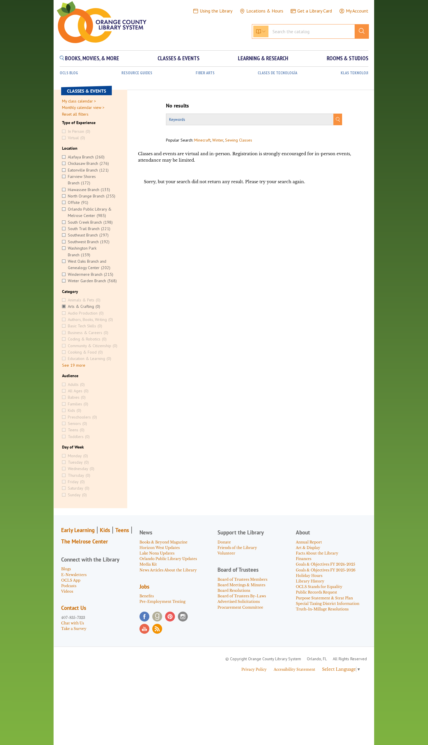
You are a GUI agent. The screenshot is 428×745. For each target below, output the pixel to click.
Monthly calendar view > (83, 107)
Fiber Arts (205, 73)
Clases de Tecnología (277, 73)
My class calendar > (79, 101)
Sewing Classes (238, 140)
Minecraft (202, 140)
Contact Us (73, 607)
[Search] (337, 119)
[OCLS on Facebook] (144, 617)
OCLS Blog (69, 73)
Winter (217, 140)
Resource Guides (136, 73)
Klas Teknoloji (354, 73)
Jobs (144, 586)
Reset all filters (75, 114)
